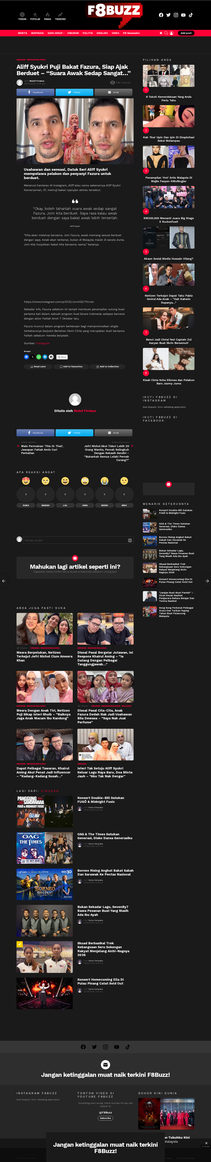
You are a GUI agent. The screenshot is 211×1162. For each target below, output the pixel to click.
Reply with (130, 540)
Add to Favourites (72, 366)
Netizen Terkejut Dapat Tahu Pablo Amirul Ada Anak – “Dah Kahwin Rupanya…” (169, 299)
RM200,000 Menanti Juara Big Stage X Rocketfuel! (168, 219)
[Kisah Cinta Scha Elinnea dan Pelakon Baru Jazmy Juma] (168, 359)
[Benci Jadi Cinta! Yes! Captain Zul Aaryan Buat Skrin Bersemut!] (168, 318)
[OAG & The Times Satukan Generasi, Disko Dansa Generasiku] (45, 848)
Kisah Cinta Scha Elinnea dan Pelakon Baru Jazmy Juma (168, 381)
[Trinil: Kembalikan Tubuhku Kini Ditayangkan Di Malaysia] (166, 1114)
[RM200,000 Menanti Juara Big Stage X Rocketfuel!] (168, 197)
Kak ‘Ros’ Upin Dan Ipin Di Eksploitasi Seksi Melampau (168, 139)
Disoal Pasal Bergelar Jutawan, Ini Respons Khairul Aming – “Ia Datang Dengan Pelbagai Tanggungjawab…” (105, 658)
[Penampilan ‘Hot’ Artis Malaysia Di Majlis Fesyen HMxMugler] (168, 157)
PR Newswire (131, 33)
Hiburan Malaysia (49, 648)
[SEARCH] (166, 33)
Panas (47, 19)
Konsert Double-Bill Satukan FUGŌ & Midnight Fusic (100, 800)
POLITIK (88, 33)
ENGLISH (102, 33)
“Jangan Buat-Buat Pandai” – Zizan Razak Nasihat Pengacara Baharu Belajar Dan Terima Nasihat (176, 596)
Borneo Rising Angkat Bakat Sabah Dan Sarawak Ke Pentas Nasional (105, 872)
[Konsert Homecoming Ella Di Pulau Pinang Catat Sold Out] (45, 993)
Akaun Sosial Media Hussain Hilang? (168, 258)
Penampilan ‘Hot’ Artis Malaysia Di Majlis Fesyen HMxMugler (168, 179)
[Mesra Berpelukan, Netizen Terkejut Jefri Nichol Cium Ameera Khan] (45, 629)
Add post (186, 33)
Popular (35, 19)
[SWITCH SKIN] (161, 33)
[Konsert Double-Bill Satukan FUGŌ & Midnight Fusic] (45, 812)
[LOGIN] (171, 33)
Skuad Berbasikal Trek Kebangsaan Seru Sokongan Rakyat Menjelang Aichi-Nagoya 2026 (103, 949)
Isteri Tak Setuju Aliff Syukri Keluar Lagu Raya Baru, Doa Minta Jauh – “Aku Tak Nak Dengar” (104, 772)
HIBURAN (73, 33)
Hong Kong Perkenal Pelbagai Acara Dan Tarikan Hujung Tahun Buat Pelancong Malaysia (176, 611)
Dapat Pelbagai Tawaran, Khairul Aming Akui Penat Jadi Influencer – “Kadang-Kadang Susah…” (44, 772)
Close (206, 1143)
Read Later (40, 366)
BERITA (22, 33)
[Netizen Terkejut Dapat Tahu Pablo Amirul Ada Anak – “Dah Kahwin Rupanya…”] (168, 274)
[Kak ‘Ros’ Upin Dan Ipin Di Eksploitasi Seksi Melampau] (168, 116)
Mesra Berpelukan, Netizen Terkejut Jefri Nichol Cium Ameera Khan (44, 656)
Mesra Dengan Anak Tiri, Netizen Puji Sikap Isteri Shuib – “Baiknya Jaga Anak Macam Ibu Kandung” (43, 714)
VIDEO (115, 33)
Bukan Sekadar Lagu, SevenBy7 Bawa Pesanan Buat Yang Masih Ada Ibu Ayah (103, 911)
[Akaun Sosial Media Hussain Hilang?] (168, 238)
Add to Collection (109, 366)
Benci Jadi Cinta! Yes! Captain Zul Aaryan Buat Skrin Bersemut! (169, 341)
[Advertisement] (73, 45)
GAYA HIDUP (55, 33)
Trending (60, 19)
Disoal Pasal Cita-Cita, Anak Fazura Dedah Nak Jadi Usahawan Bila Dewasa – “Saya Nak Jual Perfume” (104, 716)
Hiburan (34, 648)
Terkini (22, 19)
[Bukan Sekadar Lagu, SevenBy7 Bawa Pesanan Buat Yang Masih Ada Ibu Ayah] (45, 921)
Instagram (43, 343)
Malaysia (126, 706)
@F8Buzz (105, 1112)
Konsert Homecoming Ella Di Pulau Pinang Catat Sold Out (100, 981)
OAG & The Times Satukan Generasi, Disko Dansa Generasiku (104, 836)
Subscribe (105, 1118)
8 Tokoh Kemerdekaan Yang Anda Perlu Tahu (168, 98)
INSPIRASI (37, 33)
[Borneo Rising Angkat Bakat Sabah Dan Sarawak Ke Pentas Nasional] (45, 884)
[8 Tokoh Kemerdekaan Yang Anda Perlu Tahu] (168, 76)
